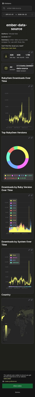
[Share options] (29, 52)
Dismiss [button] (17, 392)
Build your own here (8, 48)
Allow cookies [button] (17, 386)
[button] (17, 381)
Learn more (7, 378)
